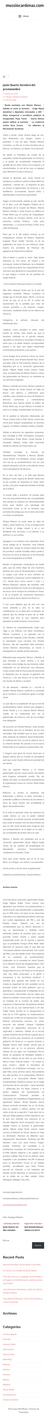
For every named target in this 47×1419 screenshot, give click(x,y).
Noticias (6, 1364)
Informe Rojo (11, 100)
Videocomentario (10, 1400)
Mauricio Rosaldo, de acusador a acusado (22, 1264)
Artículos (7, 1339)
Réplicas (6, 1384)
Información (8, 1349)
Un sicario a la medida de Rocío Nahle (20, 1271)
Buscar (6, 1240)
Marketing (7, 1359)
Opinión (6, 1369)
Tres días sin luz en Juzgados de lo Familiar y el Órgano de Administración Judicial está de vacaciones (23, 1280)
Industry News (9, 1344)
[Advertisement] (23, 46)
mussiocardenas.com (25, 5)
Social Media (8, 1390)
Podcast (6, 1374)
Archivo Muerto (10, 1334)
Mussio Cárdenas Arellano (17, 97)
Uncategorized (9, 1395)
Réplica (6, 1380)
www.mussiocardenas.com (15, 1205)
